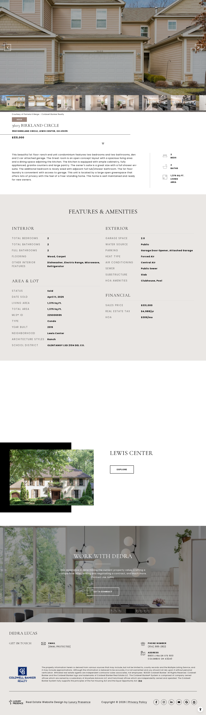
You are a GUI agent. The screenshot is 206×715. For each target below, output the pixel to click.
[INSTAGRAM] (164, 702)
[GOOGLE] (186, 702)
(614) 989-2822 (157, 646)
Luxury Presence (80, 702)
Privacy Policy (137, 702)
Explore (122, 469)
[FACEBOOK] (156, 702)
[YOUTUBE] (179, 702)
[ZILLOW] (194, 702)
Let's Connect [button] (103, 591)
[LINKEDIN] (171, 702)
